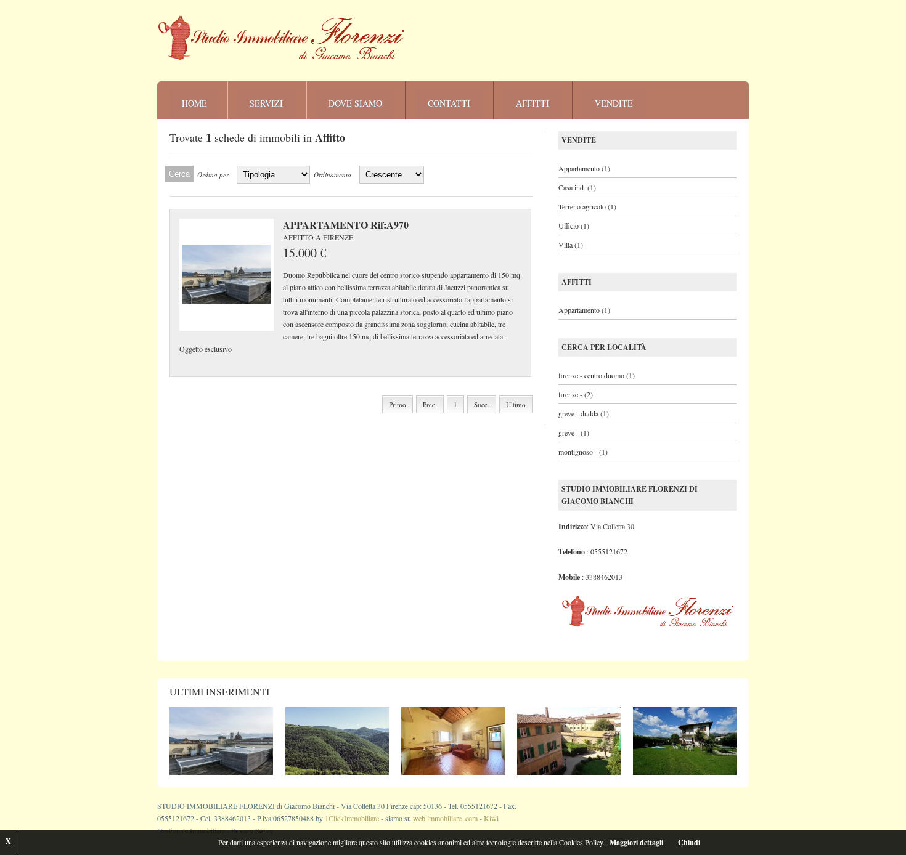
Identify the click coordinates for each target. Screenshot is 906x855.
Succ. (481, 404)
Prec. (430, 404)
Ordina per (213, 174)
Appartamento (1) (584, 168)
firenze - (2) (575, 394)
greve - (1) (573, 432)
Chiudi (689, 842)
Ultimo (516, 404)
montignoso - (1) (583, 451)
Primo (397, 404)
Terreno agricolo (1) (587, 206)
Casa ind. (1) (577, 187)
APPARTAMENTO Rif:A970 (346, 225)
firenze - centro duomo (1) (596, 375)
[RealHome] (281, 37)
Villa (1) (570, 244)
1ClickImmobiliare (352, 818)
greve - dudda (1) (583, 413)
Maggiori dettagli (636, 842)
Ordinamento (332, 174)
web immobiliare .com (445, 818)
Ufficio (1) (573, 225)
